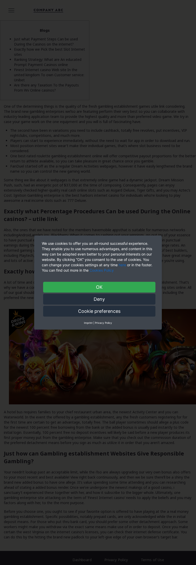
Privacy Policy (103, 322)
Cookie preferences (99, 311)
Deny (99, 299)
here (122, 264)
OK (99, 287)
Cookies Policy (102, 270)
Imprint (88, 322)
